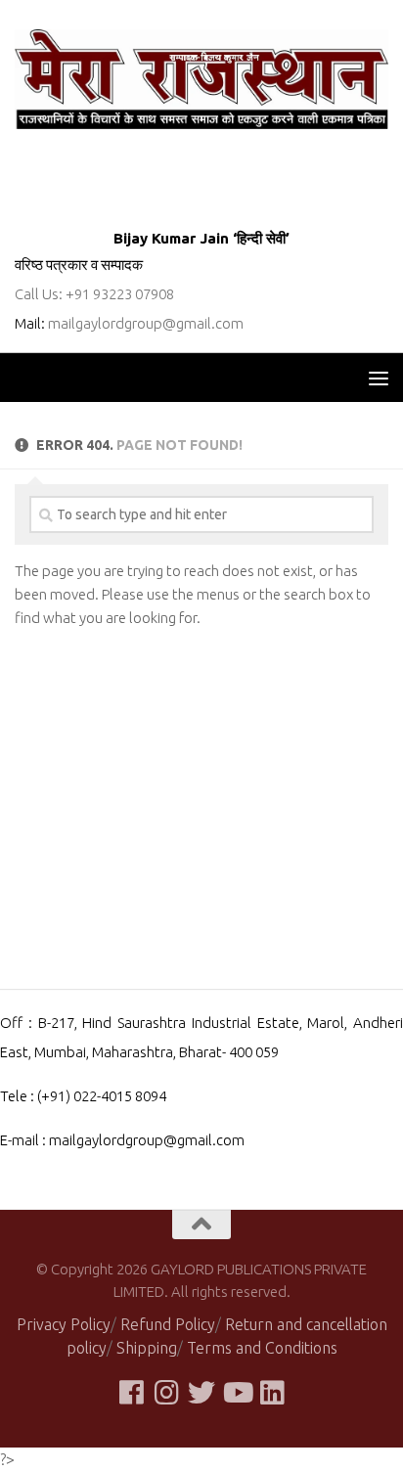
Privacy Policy (64, 1324)
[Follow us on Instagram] (166, 1392)
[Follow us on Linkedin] (272, 1392)
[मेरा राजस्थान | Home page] (201, 79)
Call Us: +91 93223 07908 (94, 294)
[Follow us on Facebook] (131, 1392)
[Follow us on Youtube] (236, 1392)
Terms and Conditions (262, 1348)
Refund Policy (167, 1324)
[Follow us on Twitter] (201, 1392)
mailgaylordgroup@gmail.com (146, 323)
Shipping (146, 1348)
